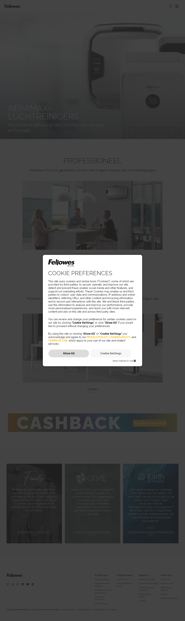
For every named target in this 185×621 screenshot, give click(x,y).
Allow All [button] (69, 353)
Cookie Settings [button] (110, 353)
